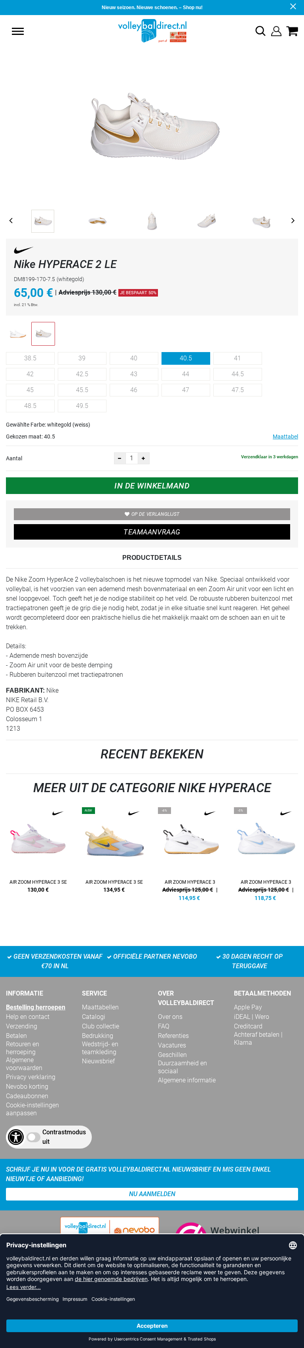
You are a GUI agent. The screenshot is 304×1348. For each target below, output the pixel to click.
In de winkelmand (152, 485)
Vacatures (172, 1045)
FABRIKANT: (25, 690)
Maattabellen (100, 1007)
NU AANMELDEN (152, 1194)
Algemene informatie (187, 1080)
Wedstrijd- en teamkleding (100, 1048)
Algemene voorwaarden (24, 1064)
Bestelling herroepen (35, 1007)
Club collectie (100, 1026)
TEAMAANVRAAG (152, 532)
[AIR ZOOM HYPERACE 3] (190, 852)
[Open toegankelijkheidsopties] (16, 1137)
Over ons (170, 1017)
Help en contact (27, 1017)
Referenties (173, 1036)
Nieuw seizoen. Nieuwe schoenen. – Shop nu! (152, 7)
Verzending (21, 1026)
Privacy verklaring (30, 1077)
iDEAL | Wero (251, 1017)
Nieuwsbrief (98, 1061)
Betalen (16, 1036)
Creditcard (248, 1026)
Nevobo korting (27, 1086)
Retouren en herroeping (22, 1048)
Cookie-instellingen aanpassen (32, 1109)
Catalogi (93, 1017)
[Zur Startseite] (152, 30)
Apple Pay (248, 1007)
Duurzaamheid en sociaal (182, 1067)
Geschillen (172, 1055)
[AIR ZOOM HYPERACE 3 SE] (38, 852)
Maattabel (285, 436)
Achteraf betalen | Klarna (258, 1038)
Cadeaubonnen (27, 1096)
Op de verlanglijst (155, 514)
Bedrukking (97, 1036)
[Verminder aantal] (120, 458)
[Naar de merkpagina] (24, 251)
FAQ (163, 1026)
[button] (18, 31)
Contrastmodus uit (64, 1136)
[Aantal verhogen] (144, 458)
